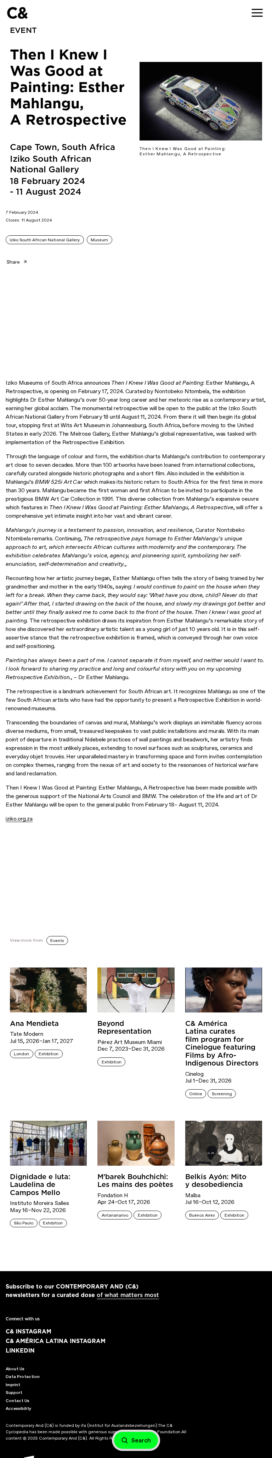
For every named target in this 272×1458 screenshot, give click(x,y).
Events (57, 940)
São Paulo (23, 1223)
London (21, 1053)
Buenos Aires (202, 1215)
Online (195, 1093)
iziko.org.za (19, 818)
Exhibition (48, 1053)
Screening (222, 1093)
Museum (99, 239)
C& (17, 12)
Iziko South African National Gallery (45, 239)
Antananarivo (115, 1215)
